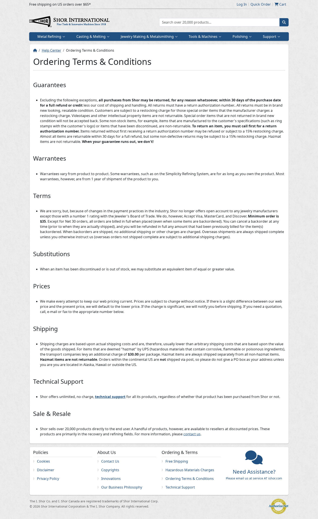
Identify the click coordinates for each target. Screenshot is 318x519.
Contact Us (110, 461)
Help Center (51, 50)
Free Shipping (176, 461)
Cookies (43, 461)
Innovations (111, 478)
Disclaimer (45, 470)
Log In (242, 4)
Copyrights (110, 470)
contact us (192, 434)
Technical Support (180, 487)
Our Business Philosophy (121, 487)
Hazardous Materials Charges (189, 470)
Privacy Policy (48, 478)
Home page (70, 22)
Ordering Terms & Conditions (189, 478)
